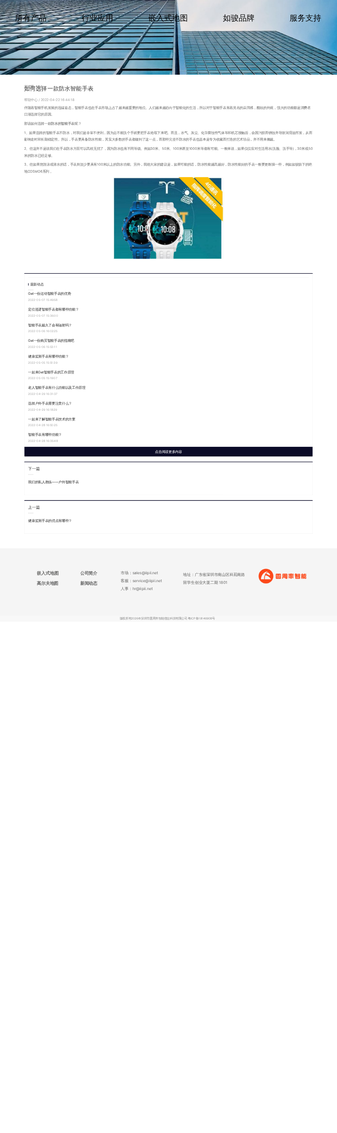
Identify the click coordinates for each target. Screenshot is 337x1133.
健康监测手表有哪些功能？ (48, 356)
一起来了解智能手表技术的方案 (51, 419)
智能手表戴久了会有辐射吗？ (50, 325)
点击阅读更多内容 (168, 451)
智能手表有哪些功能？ (45, 435)
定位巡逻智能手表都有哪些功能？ (53, 309)
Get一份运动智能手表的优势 (49, 294)
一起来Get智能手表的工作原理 (51, 372)
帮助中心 (31, 99)
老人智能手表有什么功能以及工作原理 (57, 388)
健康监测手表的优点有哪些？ (50, 520)
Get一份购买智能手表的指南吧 (51, 341)
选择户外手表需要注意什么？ (50, 403)
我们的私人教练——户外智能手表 (53, 482)
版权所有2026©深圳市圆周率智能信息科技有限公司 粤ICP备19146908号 (167, 618)
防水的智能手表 (63, 124)
